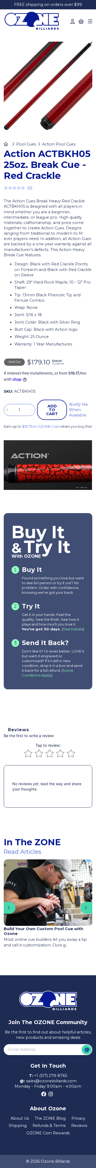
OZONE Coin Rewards (48, 1133)
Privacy (78, 1118)
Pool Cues (26, 144)
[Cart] (81, 21)
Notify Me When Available (78, 410)
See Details (73, 629)
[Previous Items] (9, 908)
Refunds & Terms (49, 1125)
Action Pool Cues (58, 144)
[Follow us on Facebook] (43, 1094)
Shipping (18, 1125)
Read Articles (22, 851)
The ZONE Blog (50, 1118)
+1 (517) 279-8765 (50, 1075)
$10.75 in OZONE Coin (40, 426)
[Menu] (90, 21)
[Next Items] (86, 908)
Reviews (79, 1125)
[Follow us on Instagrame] (51, 1094)
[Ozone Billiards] (33, 22)
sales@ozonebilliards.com (51, 1081)
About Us (20, 1118)
